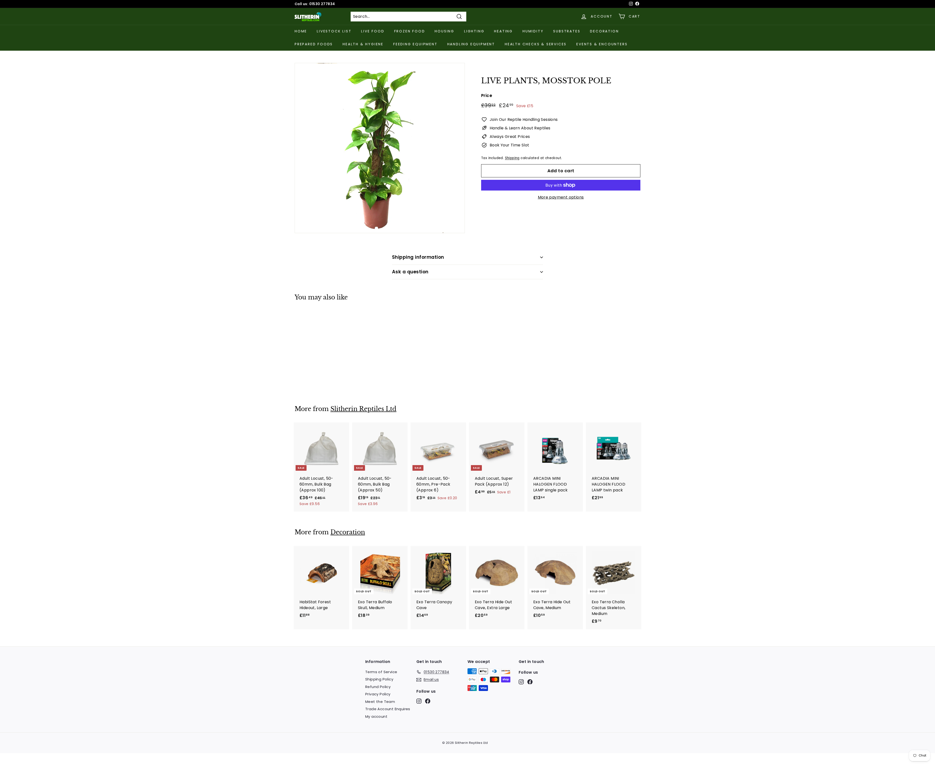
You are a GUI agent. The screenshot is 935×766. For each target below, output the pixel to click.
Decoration (604, 31)
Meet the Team (380, 701)
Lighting (474, 31)
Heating (503, 31)
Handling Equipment (471, 44)
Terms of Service (381, 671)
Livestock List (334, 31)
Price (486, 95)
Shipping (512, 157)
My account (376, 716)
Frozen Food (409, 31)
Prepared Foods (314, 44)
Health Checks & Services (536, 44)
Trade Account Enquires (387, 708)
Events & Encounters (601, 44)
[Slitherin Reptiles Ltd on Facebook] (427, 701)
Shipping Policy (379, 679)
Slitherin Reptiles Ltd (363, 409)
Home (301, 31)
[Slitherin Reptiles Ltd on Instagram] (418, 701)
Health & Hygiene (363, 44)
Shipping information (418, 257)
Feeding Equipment (415, 44)
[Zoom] (380, 148)
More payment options (561, 197)
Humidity (533, 31)
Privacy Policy (378, 694)
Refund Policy (378, 686)
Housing (444, 31)
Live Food (372, 31)
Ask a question (410, 271)
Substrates (566, 31)
